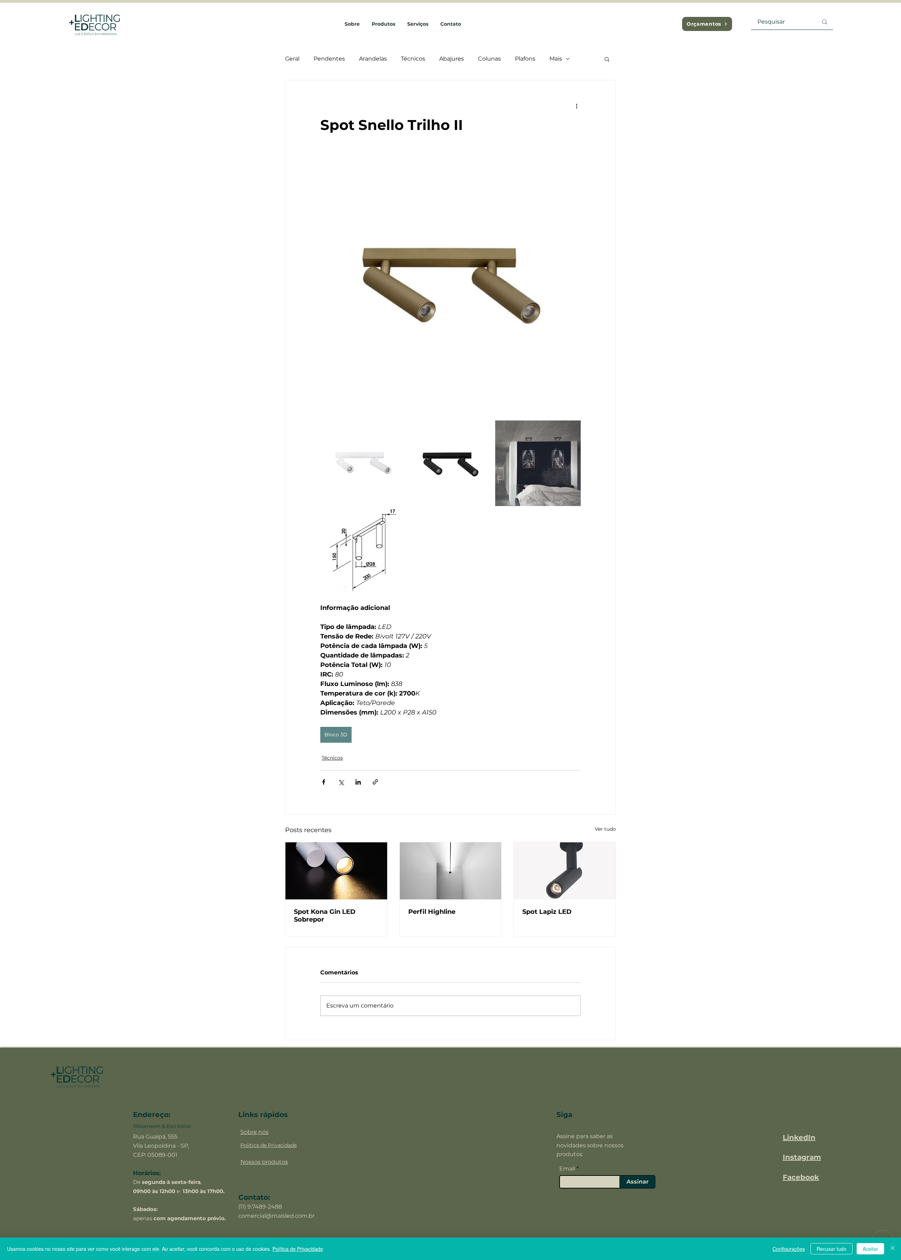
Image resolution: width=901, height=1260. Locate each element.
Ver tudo (605, 829)
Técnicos (413, 58)
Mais (555, 58)
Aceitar (870, 1248)
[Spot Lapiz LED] (565, 870)
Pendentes (329, 58)
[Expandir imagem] (363, 463)
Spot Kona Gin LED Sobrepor (324, 915)
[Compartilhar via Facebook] (323, 782)
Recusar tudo (831, 1248)
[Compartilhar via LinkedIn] (358, 782)
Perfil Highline (431, 912)
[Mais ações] (576, 105)
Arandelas (373, 58)
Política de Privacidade (297, 1248)
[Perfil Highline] (451, 870)
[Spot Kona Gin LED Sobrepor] (336, 870)
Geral (292, 58)
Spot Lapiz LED (547, 912)
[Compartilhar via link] (375, 782)
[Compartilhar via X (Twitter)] (341, 782)
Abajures (451, 58)
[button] (607, 59)
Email (567, 1169)
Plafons (525, 58)
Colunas (489, 58)
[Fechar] (892, 1248)
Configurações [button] (789, 1248)
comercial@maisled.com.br (276, 1215)
